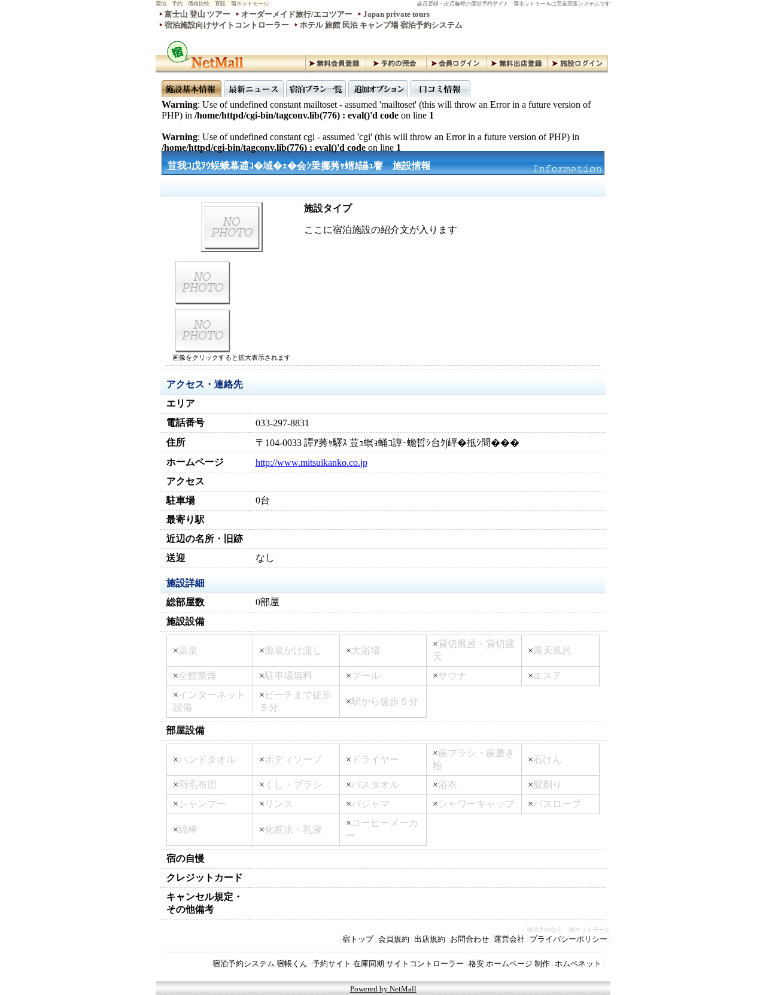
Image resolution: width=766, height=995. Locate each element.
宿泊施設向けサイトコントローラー (227, 24)
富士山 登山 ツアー (197, 14)
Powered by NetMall (383, 988)
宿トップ (357, 939)
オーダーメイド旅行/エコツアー (296, 14)
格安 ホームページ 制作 (509, 963)
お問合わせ (469, 939)
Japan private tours (396, 14)
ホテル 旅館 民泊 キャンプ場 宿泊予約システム (381, 24)
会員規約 (393, 939)
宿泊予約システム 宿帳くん (260, 963)
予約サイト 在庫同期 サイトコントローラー (388, 963)
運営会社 (509, 939)
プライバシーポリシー (568, 939)
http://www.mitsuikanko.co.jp (311, 462)
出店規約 (429, 939)
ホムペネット (578, 963)
